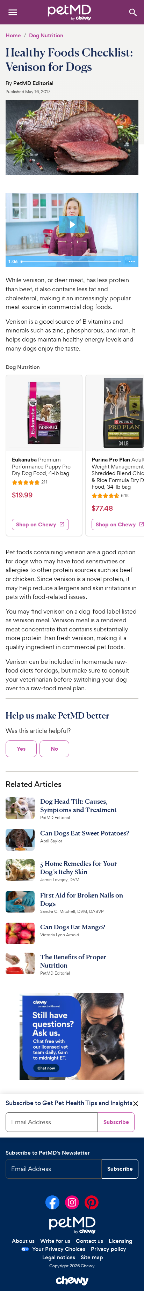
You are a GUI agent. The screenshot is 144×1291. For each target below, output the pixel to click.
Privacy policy (108, 1249)
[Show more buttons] (131, 261)
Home (13, 35)
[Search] (132, 12)
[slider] (72, 261)
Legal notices (58, 1257)
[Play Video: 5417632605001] (72, 224)
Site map (92, 1257)
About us (23, 1241)
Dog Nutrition (46, 35)
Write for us (55, 1241)
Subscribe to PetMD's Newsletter (48, 1152)
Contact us (89, 1241)
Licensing (120, 1241)
